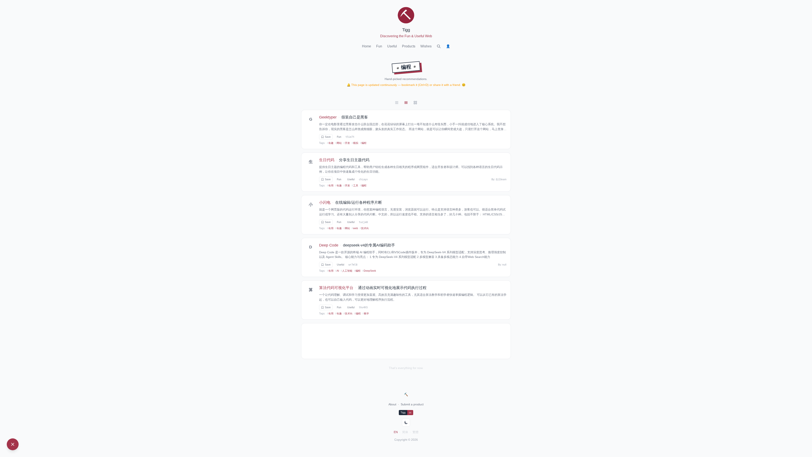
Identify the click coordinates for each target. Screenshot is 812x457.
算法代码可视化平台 (336, 288)
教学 (365, 313)
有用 (330, 185)
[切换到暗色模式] (406, 422)
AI (337, 270)
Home (366, 46)
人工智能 (346, 270)
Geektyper (328, 117)
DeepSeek (369, 270)
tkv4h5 (363, 307)
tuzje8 (363, 222)
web (355, 228)
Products (408, 46)
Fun (379, 46)
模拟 (355, 143)
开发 (346, 143)
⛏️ (406, 394)
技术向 (364, 228)
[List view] (397, 102)
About (392, 404)
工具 (355, 185)
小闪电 (325, 202)
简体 (405, 432)
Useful (392, 46)
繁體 (415, 432)
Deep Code (328, 245)
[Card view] (406, 102)
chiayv (363, 179)
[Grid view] (415, 102)
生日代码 (326, 160)
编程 (363, 143)
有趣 (330, 143)
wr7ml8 (352, 264)
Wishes (426, 46)
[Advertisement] (406, 341)
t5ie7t (350, 136)
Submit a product (412, 404)
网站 (338, 143)
